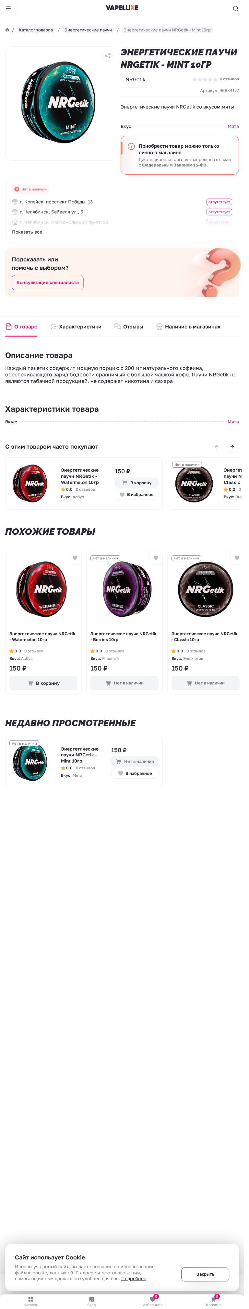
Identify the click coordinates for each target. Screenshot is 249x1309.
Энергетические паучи (88, 29)
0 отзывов (229, 78)
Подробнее (133, 1278)
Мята (233, 126)
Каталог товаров (36, 29)
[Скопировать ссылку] (108, 56)
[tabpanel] (31, 483)
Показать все (27, 232)
